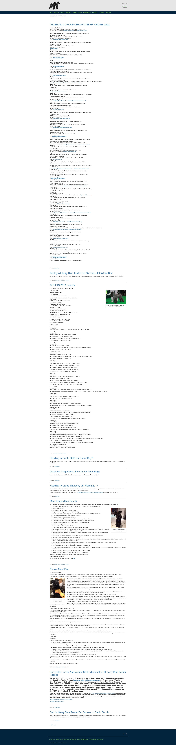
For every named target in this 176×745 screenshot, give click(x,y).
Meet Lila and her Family (63, 501)
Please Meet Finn (59, 569)
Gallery (80, 12)
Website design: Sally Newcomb (96, 739)
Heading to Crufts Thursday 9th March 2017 (74, 485)
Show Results (63, 453)
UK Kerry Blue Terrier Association (59, 743)
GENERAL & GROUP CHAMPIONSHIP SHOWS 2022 (80, 24)
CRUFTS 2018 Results (62, 285)
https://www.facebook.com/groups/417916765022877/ (103, 693)
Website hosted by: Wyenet (83, 739)
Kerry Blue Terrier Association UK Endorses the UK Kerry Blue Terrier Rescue (88, 673)
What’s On (56, 12)
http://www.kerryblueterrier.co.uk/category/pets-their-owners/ (90, 492)
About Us (62, 12)
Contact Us (94, 12)
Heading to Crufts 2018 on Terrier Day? (71, 458)
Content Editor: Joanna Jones (69, 739)
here (74, 558)
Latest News (108, 12)
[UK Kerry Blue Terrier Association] (74, 5)
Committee (101, 12)
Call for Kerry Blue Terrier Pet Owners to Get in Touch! (79, 712)
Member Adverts (87, 12)
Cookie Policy (59, 739)
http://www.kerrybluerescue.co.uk (86, 680)
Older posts (53, 725)
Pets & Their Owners (64, 280)
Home (51, 12)
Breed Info (68, 12)
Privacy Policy (52, 739)
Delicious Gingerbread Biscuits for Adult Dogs (75, 471)
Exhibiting (75, 12)
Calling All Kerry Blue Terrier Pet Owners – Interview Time (81, 273)
